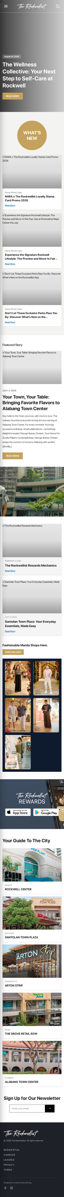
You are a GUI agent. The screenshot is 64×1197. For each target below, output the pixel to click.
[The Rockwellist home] (32, 6)
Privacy (9, 1165)
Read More (12, 96)
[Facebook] (5, 1188)
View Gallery (13, 652)
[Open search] (58, 6)
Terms (8, 1170)
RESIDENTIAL (12, 1150)
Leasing (9, 1160)
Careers (9, 1155)
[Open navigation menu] (5, 6)
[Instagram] (11, 1188)
